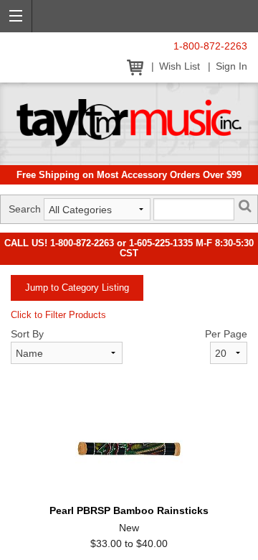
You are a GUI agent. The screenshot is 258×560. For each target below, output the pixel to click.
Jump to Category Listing (77, 287)
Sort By (27, 334)
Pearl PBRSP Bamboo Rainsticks (129, 510)
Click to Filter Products (58, 314)
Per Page (226, 334)
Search (25, 209)
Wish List (179, 66)
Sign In (231, 66)
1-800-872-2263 (210, 46)
